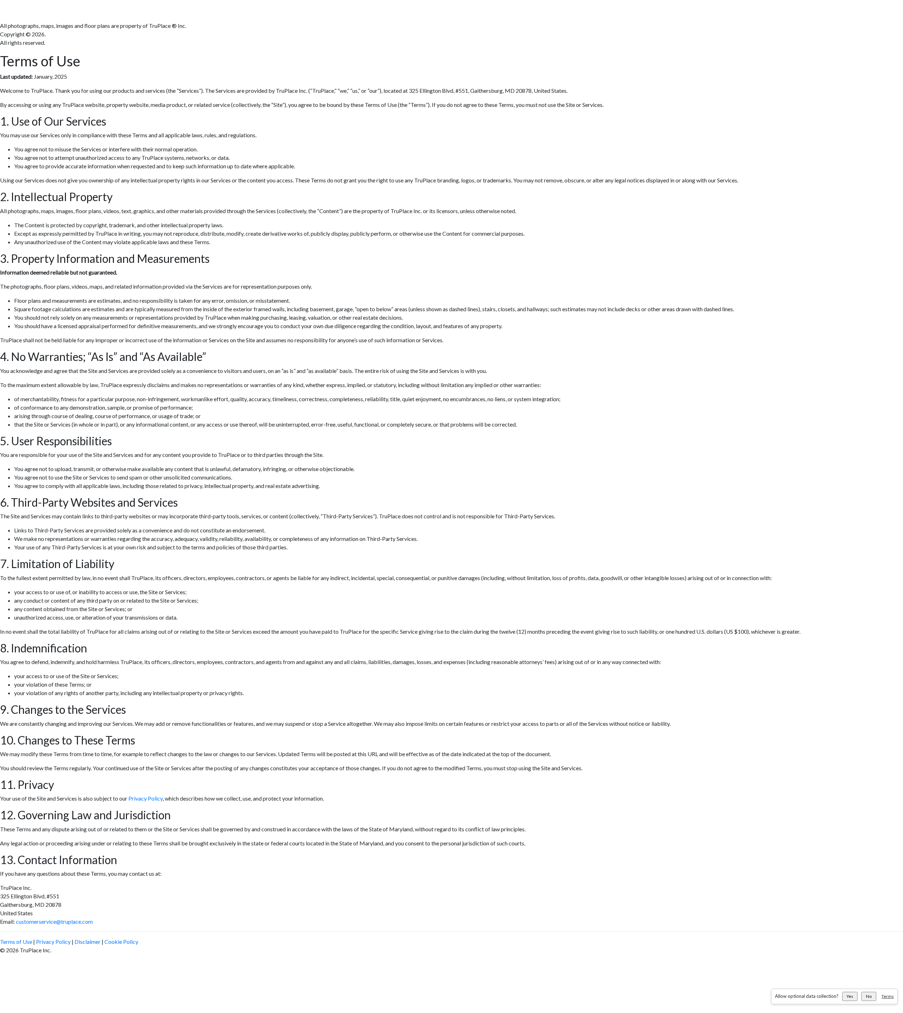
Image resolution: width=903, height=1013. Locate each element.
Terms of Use (16, 941)
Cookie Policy (121, 941)
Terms (887, 996)
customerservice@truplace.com (54, 921)
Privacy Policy (145, 798)
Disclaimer (87, 941)
